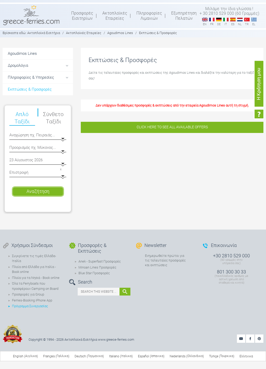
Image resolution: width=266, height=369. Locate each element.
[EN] (204, 19)
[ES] (232, 19)
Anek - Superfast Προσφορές (99, 261)
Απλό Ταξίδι (22, 118)
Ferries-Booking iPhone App (32, 300)
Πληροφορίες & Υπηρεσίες (31, 77)
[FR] (211, 19)
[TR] (246, 19)
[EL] (253, 19)
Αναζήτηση (37, 191)
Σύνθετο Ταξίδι (53, 118)
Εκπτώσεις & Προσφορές (30, 89)
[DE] (218, 19)
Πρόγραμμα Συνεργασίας (30, 306)
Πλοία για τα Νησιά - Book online (35, 278)
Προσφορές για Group (28, 294)
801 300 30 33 (231, 271)
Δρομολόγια (18, 65)
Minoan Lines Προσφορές (97, 267)
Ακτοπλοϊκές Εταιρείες (83, 33)
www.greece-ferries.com (116, 339)
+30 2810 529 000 (231, 255)
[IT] (225, 19)
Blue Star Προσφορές (94, 273)
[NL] (239, 19)
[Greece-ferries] (31, 15)
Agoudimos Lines (120, 33)
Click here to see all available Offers (172, 127)
